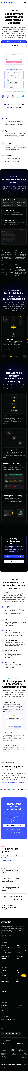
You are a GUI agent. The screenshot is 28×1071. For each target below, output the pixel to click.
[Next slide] (25, 356)
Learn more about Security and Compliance (12, 782)
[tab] (14, 202)
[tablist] (14, 212)
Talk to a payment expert (7, 860)
